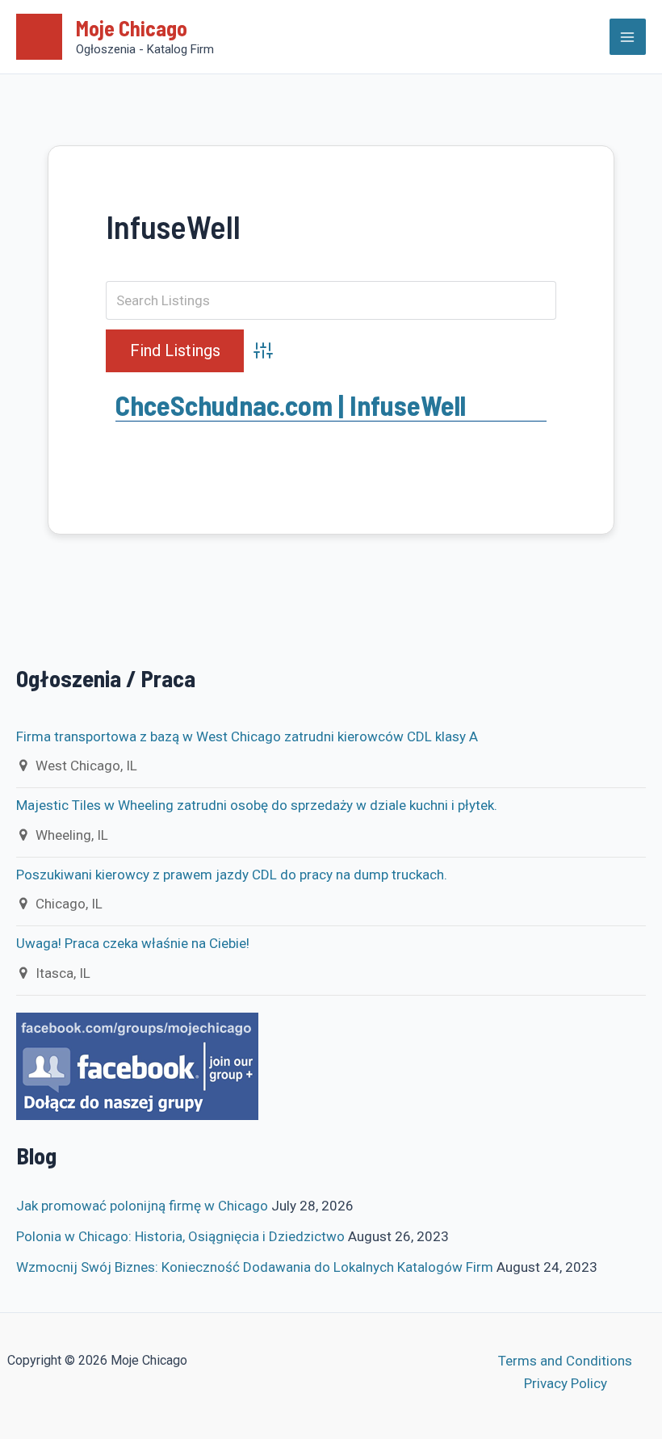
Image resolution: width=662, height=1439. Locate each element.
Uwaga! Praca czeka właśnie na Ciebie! (132, 943)
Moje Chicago (131, 27)
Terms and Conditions (565, 1361)
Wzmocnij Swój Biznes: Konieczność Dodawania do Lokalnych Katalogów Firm (254, 1267)
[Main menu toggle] (628, 37)
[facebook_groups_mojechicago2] (137, 1065)
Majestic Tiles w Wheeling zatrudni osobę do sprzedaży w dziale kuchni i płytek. (256, 805)
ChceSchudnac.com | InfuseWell (290, 405)
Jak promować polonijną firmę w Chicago (142, 1206)
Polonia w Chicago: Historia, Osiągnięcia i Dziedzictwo (180, 1236)
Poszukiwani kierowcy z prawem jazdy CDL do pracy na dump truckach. (233, 874)
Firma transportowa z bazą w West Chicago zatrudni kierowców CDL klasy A (247, 736)
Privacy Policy (565, 1383)
